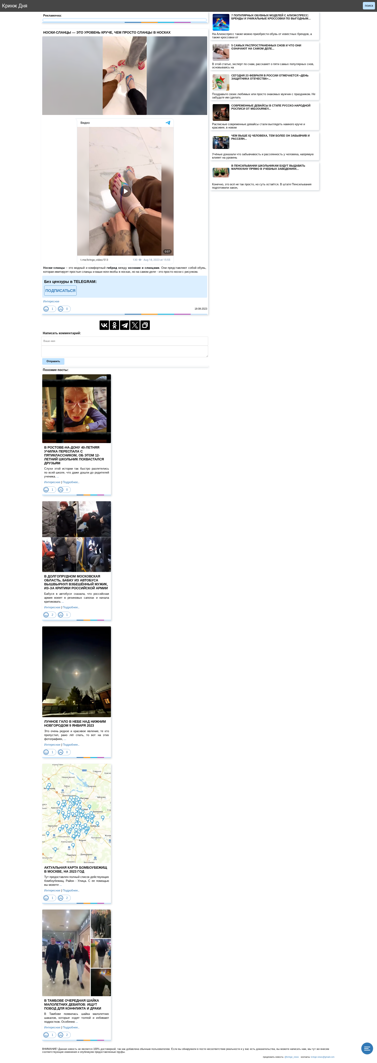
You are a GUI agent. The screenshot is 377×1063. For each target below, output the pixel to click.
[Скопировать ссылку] (145, 325)
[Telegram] (124, 325)
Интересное (51, 301)
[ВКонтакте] (104, 325)
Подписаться (60, 290)
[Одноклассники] (114, 325)
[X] (135, 325)
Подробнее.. (71, 482)
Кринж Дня (14, 6)
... (57, 476)
